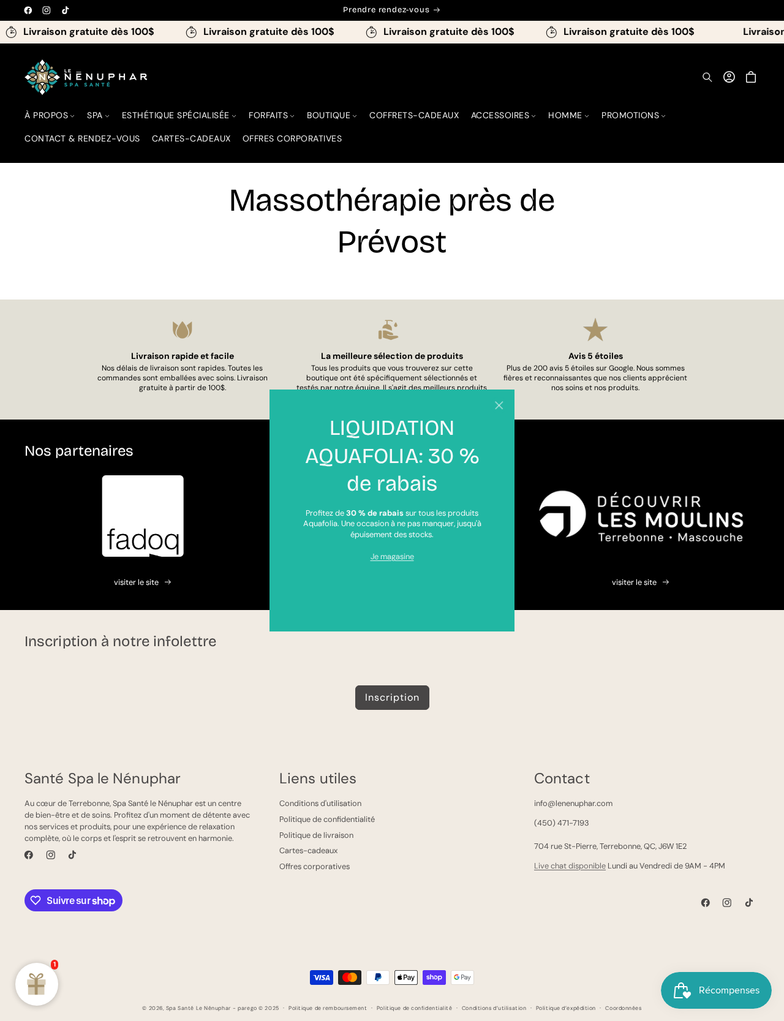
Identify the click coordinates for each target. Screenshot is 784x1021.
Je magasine (392, 556)
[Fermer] (499, 405)
